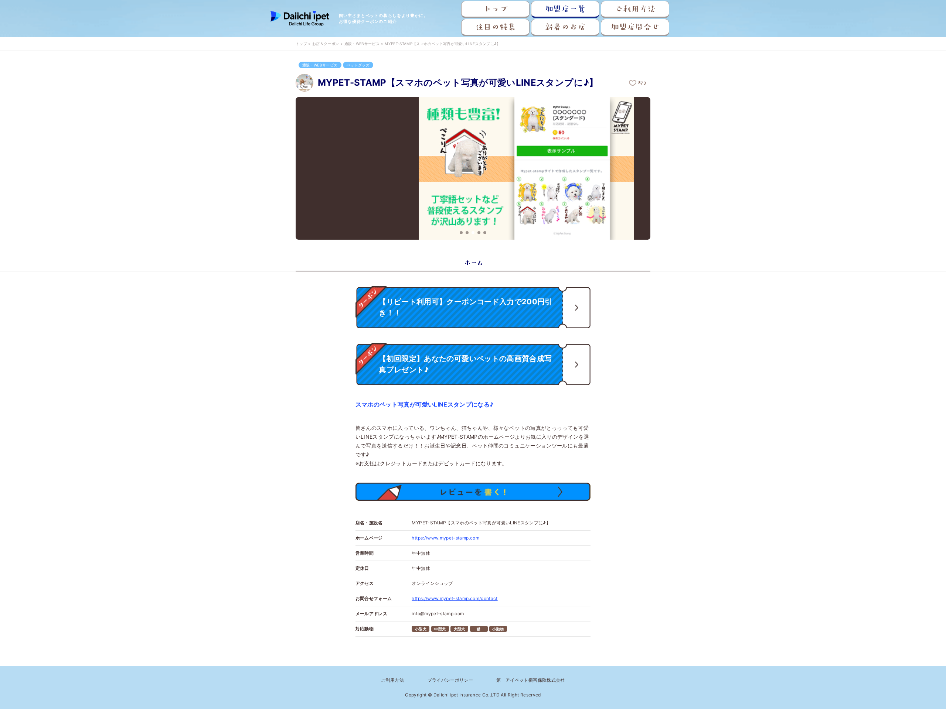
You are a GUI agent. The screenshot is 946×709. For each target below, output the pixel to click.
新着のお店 (565, 27)
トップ (495, 9)
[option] (473, 168)
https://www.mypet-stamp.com (445, 538)
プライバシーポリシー (450, 680)
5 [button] (484, 232)
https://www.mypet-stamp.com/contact (454, 598)
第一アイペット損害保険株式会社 (530, 680)
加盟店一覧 (565, 9)
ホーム (473, 262)
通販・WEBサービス (362, 43)
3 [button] (473, 232)
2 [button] (467, 232)
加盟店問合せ (635, 27)
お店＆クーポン (325, 43)
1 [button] (461, 232)
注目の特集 (495, 27)
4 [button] (478, 232)
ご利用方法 (635, 9)
